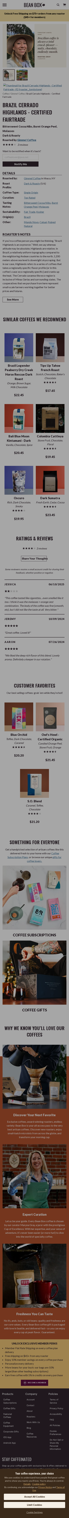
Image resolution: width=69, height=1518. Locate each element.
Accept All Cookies (34, 1496)
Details (27, 1484)
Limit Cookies (34, 1505)
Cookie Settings (34, 1512)
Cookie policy (39, 1484)
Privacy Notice (45, 1487)
